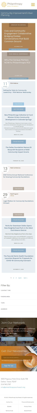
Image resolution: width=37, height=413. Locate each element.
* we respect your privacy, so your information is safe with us (15, 360)
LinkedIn (7, 391)
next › (20, 278)
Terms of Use (9, 410)
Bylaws (9, 406)
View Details (18, 104)
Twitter (5, 391)
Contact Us (9, 402)
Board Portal (27, 410)
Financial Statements (28, 402)
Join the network (8, 339)
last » (25, 278)
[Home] (11, 7)
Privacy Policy (28, 406)
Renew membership (25, 339)
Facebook (2, 391)
